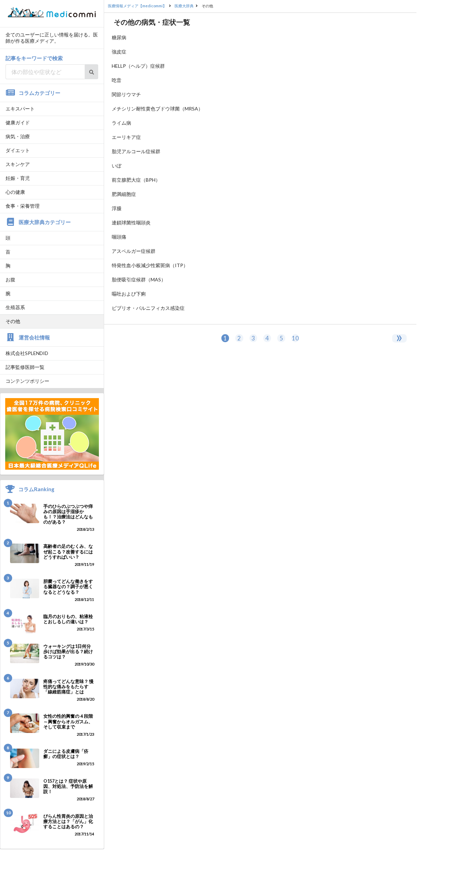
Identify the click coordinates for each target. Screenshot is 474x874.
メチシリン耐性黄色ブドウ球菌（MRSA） (157, 109)
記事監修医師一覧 (25, 367)
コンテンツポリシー (27, 381)
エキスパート (20, 109)
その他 (13, 321)
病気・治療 (18, 136)
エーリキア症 (126, 137)
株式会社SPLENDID (27, 353)
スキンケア (18, 164)
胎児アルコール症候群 (136, 151)
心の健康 (15, 192)
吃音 (116, 80)
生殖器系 (15, 307)
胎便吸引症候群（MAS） (139, 279)
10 (295, 338)
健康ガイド (18, 122)
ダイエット (18, 150)
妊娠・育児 (18, 178)
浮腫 (116, 208)
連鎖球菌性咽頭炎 (131, 222)
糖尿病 (119, 37)
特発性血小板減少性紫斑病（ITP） (150, 265)
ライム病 (121, 123)
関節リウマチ (126, 94)
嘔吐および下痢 (129, 294)
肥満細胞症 (124, 194)
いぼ (116, 165)
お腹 (10, 279)
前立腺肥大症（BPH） (136, 180)
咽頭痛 (119, 237)
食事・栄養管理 (23, 206)
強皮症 (119, 52)
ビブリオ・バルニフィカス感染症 (148, 308)
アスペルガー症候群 (133, 251)
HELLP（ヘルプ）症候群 (138, 66)
